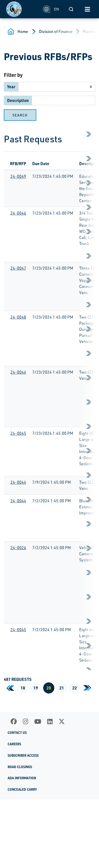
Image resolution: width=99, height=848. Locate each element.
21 (61, 687)
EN (56, 9)
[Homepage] (21, 9)
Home (23, 31)
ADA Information (22, 778)
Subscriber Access (23, 755)
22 (74, 687)
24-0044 (18, 372)
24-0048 (18, 317)
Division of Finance (56, 31)
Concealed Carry (22, 789)
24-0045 (18, 433)
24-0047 (18, 268)
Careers (14, 744)
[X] (62, 721)
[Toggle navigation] (87, 9)
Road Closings (20, 767)
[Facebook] (14, 721)
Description (18, 100)
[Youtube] (37, 721)
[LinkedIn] (50, 721)
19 (36, 687)
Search (20, 115)
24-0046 (18, 213)
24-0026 (18, 547)
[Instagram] (25, 721)
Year (11, 86)
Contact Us (17, 733)
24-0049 (18, 176)
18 (23, 687)
